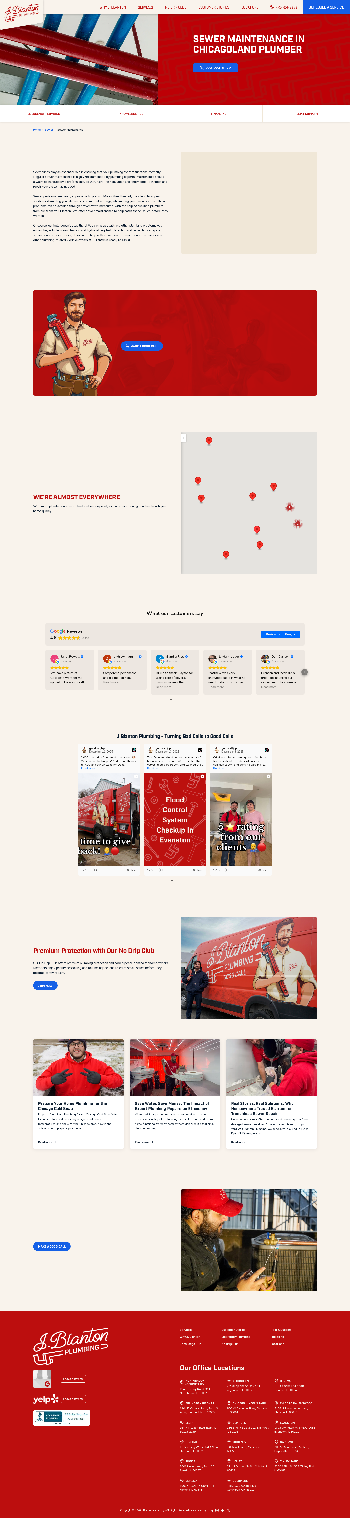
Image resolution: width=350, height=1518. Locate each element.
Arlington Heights (199, 1403)
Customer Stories (234, 1329)
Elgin (189, 1422)
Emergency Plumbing (236, 1336)
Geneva (285, 1380)
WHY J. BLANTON (113, 7)
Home (37, 130)
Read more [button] (111, 682)
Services (186, 1329)
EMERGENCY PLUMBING (43, 113)
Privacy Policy (198, 1510)
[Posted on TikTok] (134, 750)
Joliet (237, 1461)
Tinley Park (289, 1461)
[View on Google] (54, 659)
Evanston (287, 1422)
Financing (277, 1336)
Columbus (240, 1480)
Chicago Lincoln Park (249, 1403)
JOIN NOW (45, 985)
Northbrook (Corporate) (195, 1382)
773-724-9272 (286, 7)
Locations (277, 1343)
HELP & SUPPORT (306, 113)
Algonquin (241, 1380)
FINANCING (218, 113)
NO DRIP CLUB (175, 7)
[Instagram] (217, 1510)
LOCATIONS (250, 7)
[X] (228, 1510)
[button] (326, 7)
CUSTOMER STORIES (213, 7)
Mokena (191, 1480)
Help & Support (281, 1329)
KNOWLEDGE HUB (131, 113)
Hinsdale (192, 1441)
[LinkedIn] (211, 1510)
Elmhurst (240, 1422)
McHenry (239, 1441)
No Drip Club (230, 1343)
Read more (45, 1142)
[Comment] (224, 870)
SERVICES (145, 7)
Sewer (49, 130)
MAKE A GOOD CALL (144, 346)
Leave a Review (73, 1378)
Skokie (190, 1461)
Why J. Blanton (190, 1336)
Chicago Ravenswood (296, 1403)
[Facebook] (222, 1510)
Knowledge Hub (190, 1343)
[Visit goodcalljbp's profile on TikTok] (84, 750)
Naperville (288, 1441)
